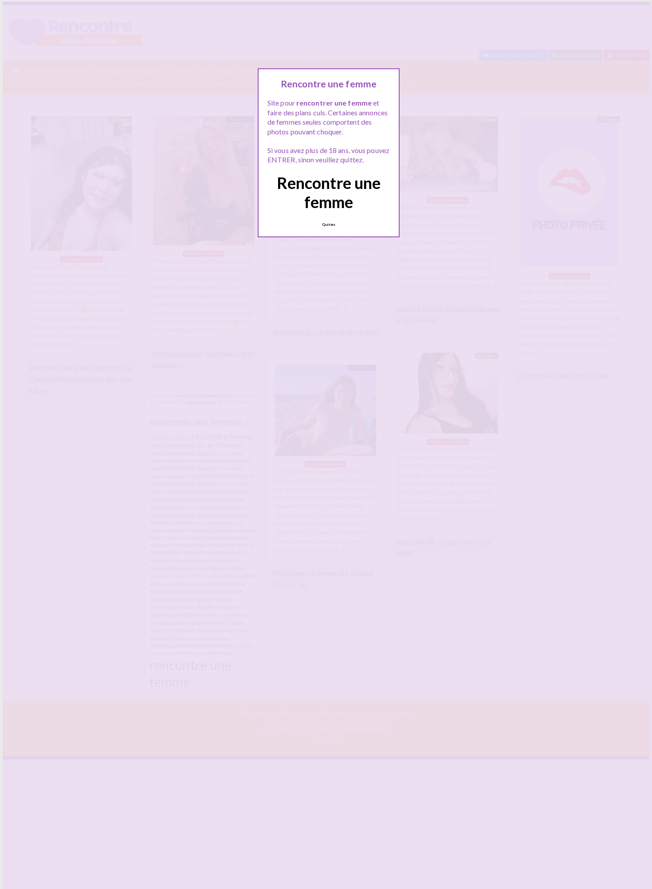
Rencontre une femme (329, 192)
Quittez (328, 224)
